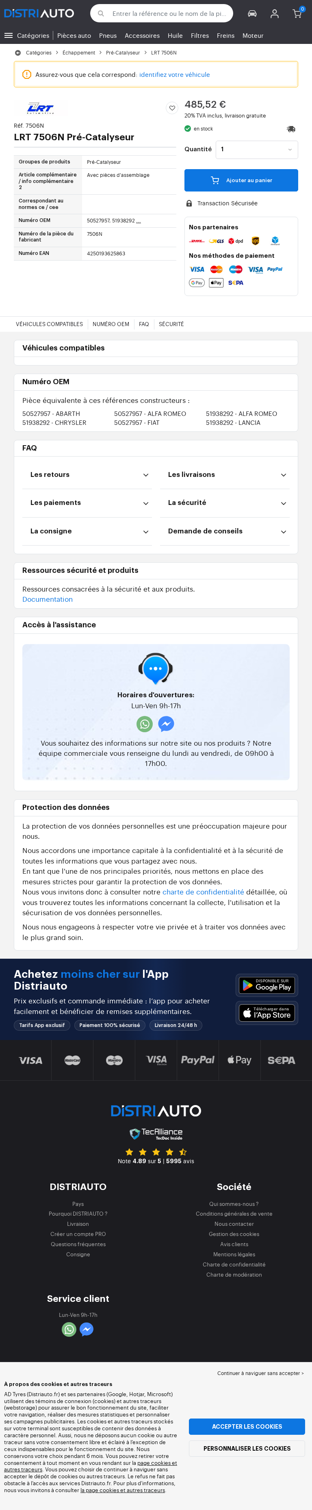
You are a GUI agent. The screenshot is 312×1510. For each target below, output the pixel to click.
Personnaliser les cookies (247, 1448)
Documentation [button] (47, 598)
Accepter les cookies (247, 1426)
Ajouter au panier (248, 180)
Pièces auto (74, 35)
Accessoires (142, 35)
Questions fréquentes (78, 1243)
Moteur (253, 35)
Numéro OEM (111, 323)
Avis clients (234, 1243)
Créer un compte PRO (78, 1233)
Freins (225, 35)
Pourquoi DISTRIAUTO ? (78, 1213)
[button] (252, 13)
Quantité (198, 149)
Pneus (108, 35)
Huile (175, 35)
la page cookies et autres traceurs (122, 1489)
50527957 (51, 413)
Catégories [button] (33, 35)
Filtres (200, 35)
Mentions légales (234, 1254)
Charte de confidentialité (234, 1264)
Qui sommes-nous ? (234, 1203)
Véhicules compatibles (49, 323)
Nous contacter (234, 1223)
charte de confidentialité (203, 891)
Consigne (78, 1254)
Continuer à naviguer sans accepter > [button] (260, 1373)
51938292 (241, 413)
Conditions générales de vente (234, 1213)
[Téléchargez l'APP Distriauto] (267, 985)
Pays (78, 1203)
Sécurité (171, 323)
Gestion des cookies (234, 1233)
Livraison (78, 1223)
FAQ (144, 323)
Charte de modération (234, 1274)
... (138, 220)
